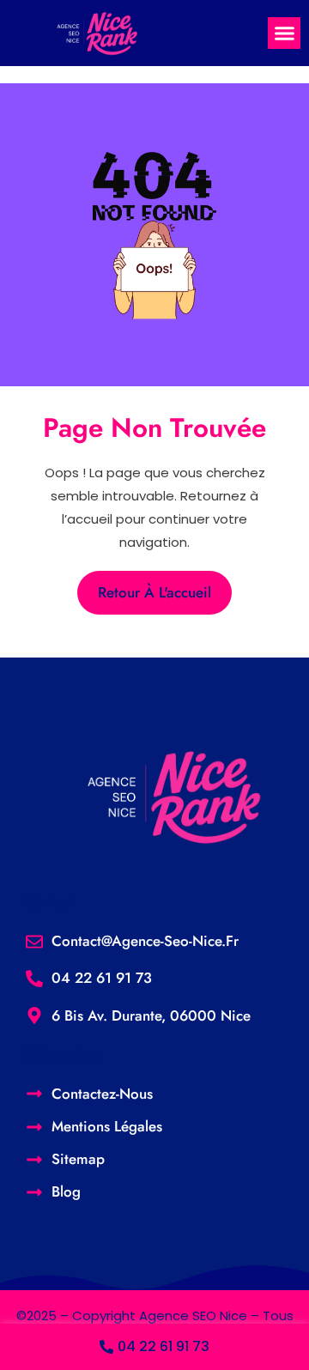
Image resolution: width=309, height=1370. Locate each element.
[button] (284, 33)
